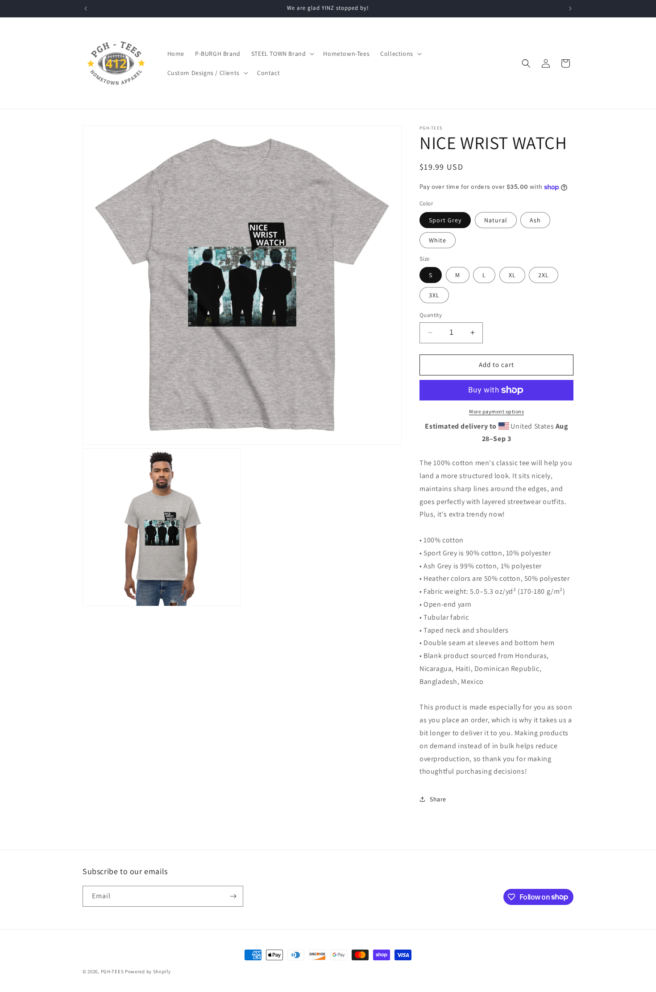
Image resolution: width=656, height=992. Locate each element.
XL (512, 275)
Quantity (430, 315)
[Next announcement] (570, 8)
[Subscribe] (233, 896)
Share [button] (438, 799)
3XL (434, 295)
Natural (495, 220)
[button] (282, 53)
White (437, 240)
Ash (535, 220)
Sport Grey (445, 220)
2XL (543, 275)
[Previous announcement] (85, 8)
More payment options (496, 411)
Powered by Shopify (148, 971)
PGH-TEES (112, 971)
